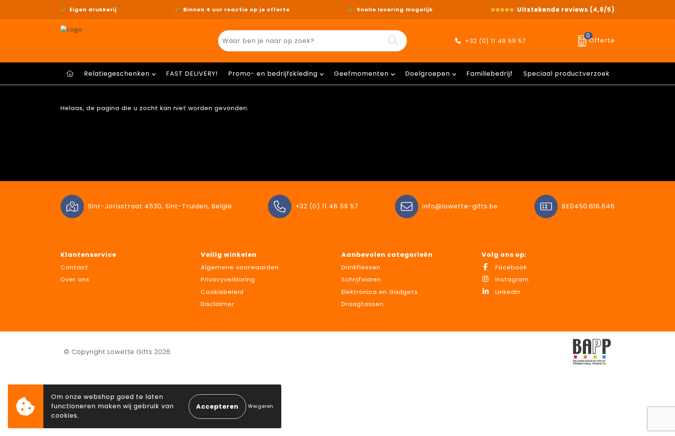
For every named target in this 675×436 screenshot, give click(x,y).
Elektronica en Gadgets (379, 292)
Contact (74, 267)
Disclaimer (217, 304)
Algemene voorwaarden (240, 267)
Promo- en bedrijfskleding (273, 73)
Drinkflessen (360, 267)
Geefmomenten (361, 73)
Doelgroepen (427, 73)
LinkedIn (507, 292)
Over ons (75, 279)
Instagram (511, 279)
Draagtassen (362, 304)
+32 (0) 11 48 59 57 (495, 41)
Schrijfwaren (361, 279)
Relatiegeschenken (117, 73)
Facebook (510, 267)
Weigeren (260, 406)
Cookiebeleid (222, 292)
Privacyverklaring (228, 279)
